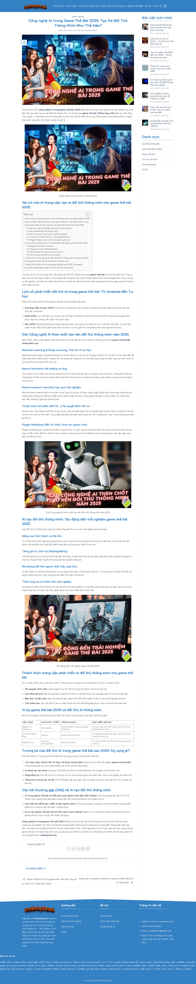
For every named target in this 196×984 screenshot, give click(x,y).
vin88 (29, 962)
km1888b (180, 962)
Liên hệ (157, 5)
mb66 (192, 965)
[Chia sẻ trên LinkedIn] (88, 849)
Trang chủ (58, 5)
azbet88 (157, 962)
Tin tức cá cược (150, 159)
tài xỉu (171, 969)
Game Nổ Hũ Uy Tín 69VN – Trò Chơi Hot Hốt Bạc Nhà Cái (162, 41)
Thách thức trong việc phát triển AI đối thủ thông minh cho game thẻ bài (57, 258)
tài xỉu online (12, 965)
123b (8, 969)
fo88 (142, 969)
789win (55, 969)
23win (48, 962)
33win (164, 969)
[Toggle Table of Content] (87, 214)
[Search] (165, 6)
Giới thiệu (71, 5)
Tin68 (157, 969)
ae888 (136, 965)
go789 (114, 965)
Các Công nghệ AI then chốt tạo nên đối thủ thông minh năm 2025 (54, 225)
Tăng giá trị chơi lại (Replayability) (44, 249)
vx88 (172, 962)
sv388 (16, 962)
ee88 (63, 969)
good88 (81, 965)
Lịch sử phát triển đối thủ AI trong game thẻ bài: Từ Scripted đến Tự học (57, 222)
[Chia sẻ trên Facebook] (68, 849)
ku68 (107, 965)
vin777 (105, 962)
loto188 (30, 965)
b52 (13, 969)
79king (74, 965)
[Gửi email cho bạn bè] (78, 849)
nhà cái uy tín (65, 962)
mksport (29, 969)
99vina (98, 969)
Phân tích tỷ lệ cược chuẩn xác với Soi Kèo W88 (160, 68)
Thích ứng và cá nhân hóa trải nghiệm (45, 255)
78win (144, 965)
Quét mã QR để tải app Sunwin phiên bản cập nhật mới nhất (161, 27)
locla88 (184, 965)
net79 (66, 965)
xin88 (41, 962)
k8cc (9, 962)
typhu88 (89, 969)
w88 (75, 962)
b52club (135, 969)
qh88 (2, 969)
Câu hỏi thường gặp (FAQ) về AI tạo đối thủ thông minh (49, 267)
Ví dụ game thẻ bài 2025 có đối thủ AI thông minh (47, 261)
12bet (44, 965)
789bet (188, 969)
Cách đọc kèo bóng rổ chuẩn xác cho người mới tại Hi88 (160, 110)
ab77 (177, 965)
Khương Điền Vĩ (90, 30)
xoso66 (126, 969)
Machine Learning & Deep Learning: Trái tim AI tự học (50, 228)
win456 (37, 969)
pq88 (117, 962)
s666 (22, 962)
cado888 (47, 969)
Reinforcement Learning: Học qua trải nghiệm (48, 234)
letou (111, 962)
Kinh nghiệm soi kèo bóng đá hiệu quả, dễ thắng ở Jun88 (160, 96)
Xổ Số (148, 5)
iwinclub (20, 969)
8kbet (105, 969)
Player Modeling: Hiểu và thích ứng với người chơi (50, 240)
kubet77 (122, 965)
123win (59, 965)
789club (179, 969)
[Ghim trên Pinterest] (83, 849)
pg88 (35, 962)
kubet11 (97, 962)
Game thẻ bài (135, 5)
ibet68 (124, 962)
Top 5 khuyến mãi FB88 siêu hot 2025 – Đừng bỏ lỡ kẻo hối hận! (161, 55)
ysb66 (166, 962)
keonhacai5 (92, 965)
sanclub (70, 969)
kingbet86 (133, 962)
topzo (164, 965)
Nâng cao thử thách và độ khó (41, 246)
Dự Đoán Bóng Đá (89, 5)
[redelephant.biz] (35, 6)
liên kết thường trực (100, 858)
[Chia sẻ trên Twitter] (73, 849)
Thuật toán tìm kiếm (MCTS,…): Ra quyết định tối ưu (50, 237)
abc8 (111, 969)
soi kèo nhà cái (85, 962)
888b (3, 962)
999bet (51, 965)
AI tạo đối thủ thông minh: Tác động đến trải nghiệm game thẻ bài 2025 (56, 243)
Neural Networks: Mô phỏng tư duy (44, 231)
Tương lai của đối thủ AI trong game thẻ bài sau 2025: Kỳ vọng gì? (54, 264)
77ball (171, 965)
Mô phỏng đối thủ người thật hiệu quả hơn (46, 252)
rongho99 (190, 962)
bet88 (22, 965)
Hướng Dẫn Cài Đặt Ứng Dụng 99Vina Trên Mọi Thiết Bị (161, 123)
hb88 (157, 965)
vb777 (37, 965)
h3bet (149, 962)
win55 (118, 969)
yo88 (2, 965)
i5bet (129, 965)
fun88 (55, 962)
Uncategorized (149, 164)
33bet (142, 962)
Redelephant (106, 980)
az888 (151, 965)
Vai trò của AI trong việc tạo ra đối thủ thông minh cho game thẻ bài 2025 (57, 218)
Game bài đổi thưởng (113, 5)
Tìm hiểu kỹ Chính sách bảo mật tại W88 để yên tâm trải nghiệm (161, 82)
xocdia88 (79, 969)
